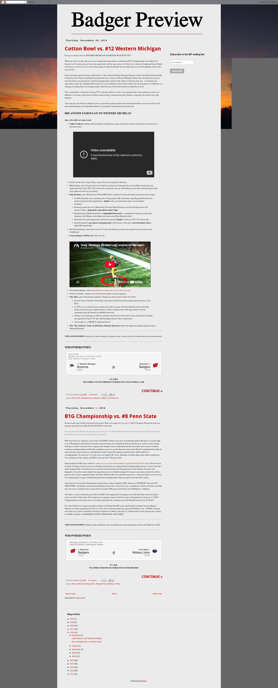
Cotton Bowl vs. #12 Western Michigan (113, 48)
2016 (72, 632)
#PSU (118, 584)
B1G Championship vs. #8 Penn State (111, 416)
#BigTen (104, 398)
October (75, 646)
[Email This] (102, 394)
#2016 (73, 398)
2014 (72, 664)
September (76, 649)
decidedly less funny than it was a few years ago (112, 290)
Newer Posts (70, 594)
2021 (72, 619)
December (76, 635)
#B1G (79, 398)
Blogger (144, 681)
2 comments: (93, 394)
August (75, 653)
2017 (72, 629)
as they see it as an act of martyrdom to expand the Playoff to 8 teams (122, 463)
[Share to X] (108, 394)
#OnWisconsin (113, 398)
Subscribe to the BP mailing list (187, 54)
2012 (72, 671)
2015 (72, 660)
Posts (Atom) (80, 598)
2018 (72, 626)
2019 (72, 622)
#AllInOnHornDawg (83, 584)
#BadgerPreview (87, 398)
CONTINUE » (152, 391)
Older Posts (157, 594)
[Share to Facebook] (110, 394)
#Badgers (97, 398)
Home (114, 594)
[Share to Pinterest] (113, 394)
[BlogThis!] (105, 394)
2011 (72, 674)
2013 (72, 667)
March (74, 656)
